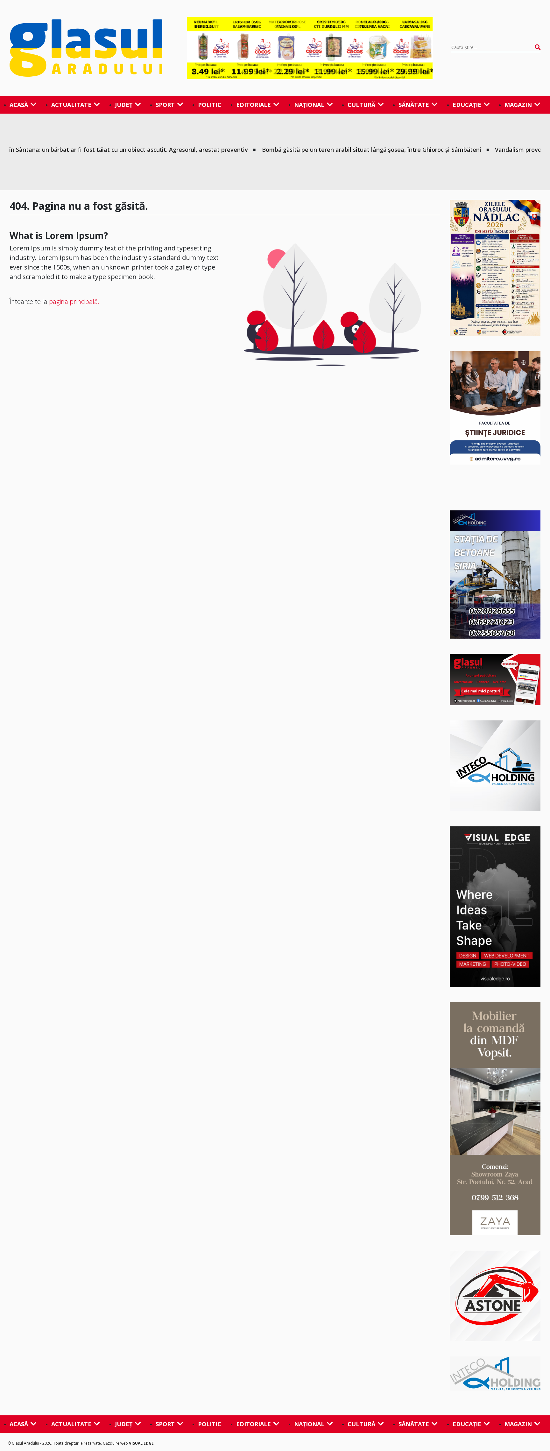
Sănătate (413, 105)
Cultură (361, 105)
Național (309, 105)
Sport (165, 105)
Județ (123, 105)
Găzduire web (116, 1443)
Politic (209, 105)
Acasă (19, 105)
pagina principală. (74, 301)
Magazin (518, 105)
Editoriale (253, 105)
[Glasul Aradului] (89, 48)
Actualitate (71, 105)
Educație (467, 105)
